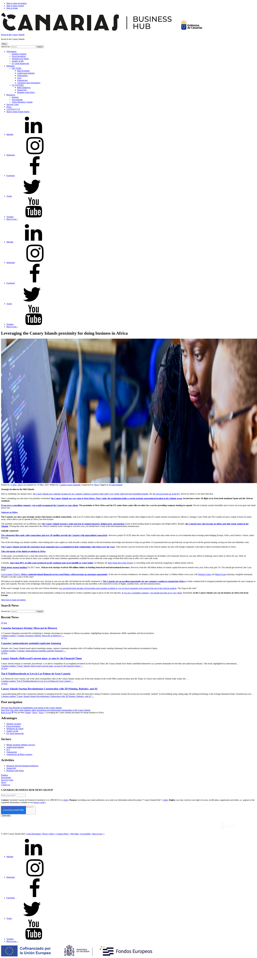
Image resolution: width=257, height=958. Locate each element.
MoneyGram (220, 574)
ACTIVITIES (18, 85)
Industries (10, 66)
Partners (4, 775)
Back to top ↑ (98, 834)
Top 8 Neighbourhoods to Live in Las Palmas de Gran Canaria (35, 673)
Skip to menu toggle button (17, 111)
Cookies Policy (62, 834)
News (8, 107)
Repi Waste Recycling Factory (121, 563)
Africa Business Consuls (22, 102)
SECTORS (16, 68)
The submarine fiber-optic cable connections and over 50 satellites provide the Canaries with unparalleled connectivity (54, 535)
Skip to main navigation (16, 3)
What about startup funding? (14, 567)
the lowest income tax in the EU (166, 494)
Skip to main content (15, 6)
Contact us (5, 785)
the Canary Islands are (61, 498)
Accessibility (85, 834)
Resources (10, 95)
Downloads (6, 777)
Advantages (11, 51)
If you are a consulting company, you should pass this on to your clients (152, 593)
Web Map (74, 834)
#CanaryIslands (115, 485)
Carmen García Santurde (70, 485)
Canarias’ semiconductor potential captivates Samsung (31, 643)
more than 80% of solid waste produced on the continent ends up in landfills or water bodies (51, 563)
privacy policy (40, 802)
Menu (4, 44)
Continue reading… (32, 635)
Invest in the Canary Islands (12, 34)
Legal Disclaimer (33, 834)
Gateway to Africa (9, 512)
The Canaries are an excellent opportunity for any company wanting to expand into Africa (144, 581)
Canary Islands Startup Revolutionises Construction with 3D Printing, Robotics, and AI (49, 688)
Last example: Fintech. (54, 574)
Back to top (6, 712)
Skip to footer (12, 8)
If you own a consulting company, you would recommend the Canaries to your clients (39, 505)
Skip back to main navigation (13, 600)
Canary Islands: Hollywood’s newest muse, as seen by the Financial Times (41, 658)
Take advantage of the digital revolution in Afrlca (23, 551)
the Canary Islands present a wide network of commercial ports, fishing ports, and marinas (83, 524)
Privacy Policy (48, 834)
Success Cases (7, 780)
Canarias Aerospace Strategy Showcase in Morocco (29, 628)
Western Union (204, 574)
